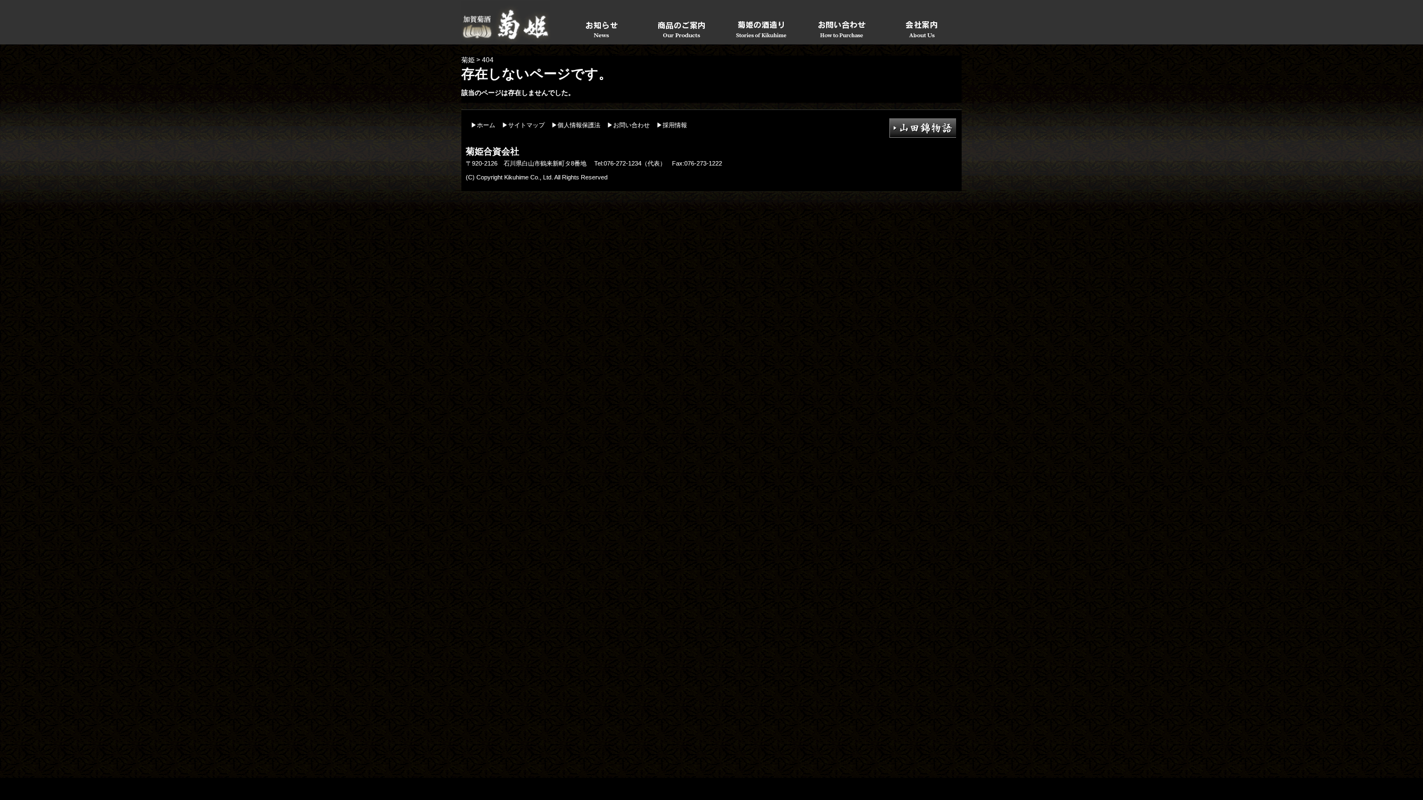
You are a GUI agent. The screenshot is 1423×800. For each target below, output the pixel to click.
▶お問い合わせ (628, 125)
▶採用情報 (671, 125)
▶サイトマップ (523, 125)
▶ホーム (483, 125)
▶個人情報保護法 (575, 125)
